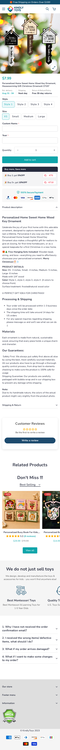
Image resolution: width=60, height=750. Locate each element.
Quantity (6, 150)
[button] (54, 9)
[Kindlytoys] (15, 9)
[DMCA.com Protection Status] (30, 716)
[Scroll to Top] (55, 734)
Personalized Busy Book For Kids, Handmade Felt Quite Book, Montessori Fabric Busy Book (20, 532)
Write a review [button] (30, 440)
